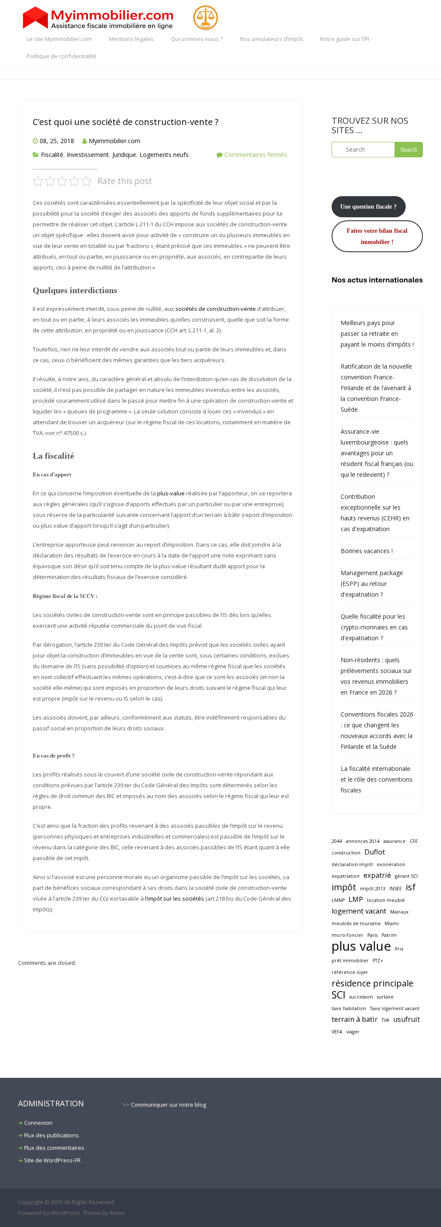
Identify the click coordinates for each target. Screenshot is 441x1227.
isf (411, 887)
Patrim (389, 935)
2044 (337, 841)
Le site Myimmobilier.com (59, 39)
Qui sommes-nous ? (197, 39)
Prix (399, 949)
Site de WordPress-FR (52, 1160)
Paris (372, 935)
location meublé (386, 900)
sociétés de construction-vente (215, 309)
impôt (344, 887)
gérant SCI (406, 876)
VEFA (337, 1032)
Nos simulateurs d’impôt (271, 39)
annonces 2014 (362, 841)
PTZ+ (378, 961)
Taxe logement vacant (394, 1008)
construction (346, 853)
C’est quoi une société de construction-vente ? (125, 122)
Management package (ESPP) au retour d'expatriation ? (372, 583)
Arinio (117, 1213)
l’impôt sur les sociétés (174, 898)
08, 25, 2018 (57, 141)
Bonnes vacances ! (367, 551)
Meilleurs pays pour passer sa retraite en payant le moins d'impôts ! (377, 333)
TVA (385, 1020)
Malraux (399, 912)
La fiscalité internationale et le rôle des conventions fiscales (377, 779)
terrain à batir (355, 1019)
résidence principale (372, 983)
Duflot (374, 852)
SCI (338, 994)
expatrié (377, 875)
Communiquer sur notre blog (168, 1104)
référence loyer (350, 972)
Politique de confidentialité (61, 56)
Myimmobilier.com (114, 141)
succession (361, 997)
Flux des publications (51, 1135)
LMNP (338, 900)
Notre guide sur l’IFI (344, 39)
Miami (392, 923)
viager (353, 1032)
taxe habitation (349, 1008)
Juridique (124, 154)
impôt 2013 (372, 889)
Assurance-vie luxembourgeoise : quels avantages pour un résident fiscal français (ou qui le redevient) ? (377, 453)
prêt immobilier (350, 961)
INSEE (395, 889)
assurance (394, 841)
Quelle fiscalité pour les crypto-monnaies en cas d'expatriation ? (374, 627)
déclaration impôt (352, 864)
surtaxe (385, 997)
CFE (414, 841)
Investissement (88, 154)
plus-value (171, 493)
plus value (361, 946)
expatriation (346, 876)
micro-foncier (347, 935)
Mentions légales (131, 39)
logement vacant (359, 911)
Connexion (38, 1123)
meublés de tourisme (356, 923)
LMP (355, 899)
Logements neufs (164, 154)
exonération (391, 864)
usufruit (406, 1019)
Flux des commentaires (54, 1148)
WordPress (65, 1213)
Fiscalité (52, 154)
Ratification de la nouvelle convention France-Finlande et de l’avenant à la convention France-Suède (376, 387)
